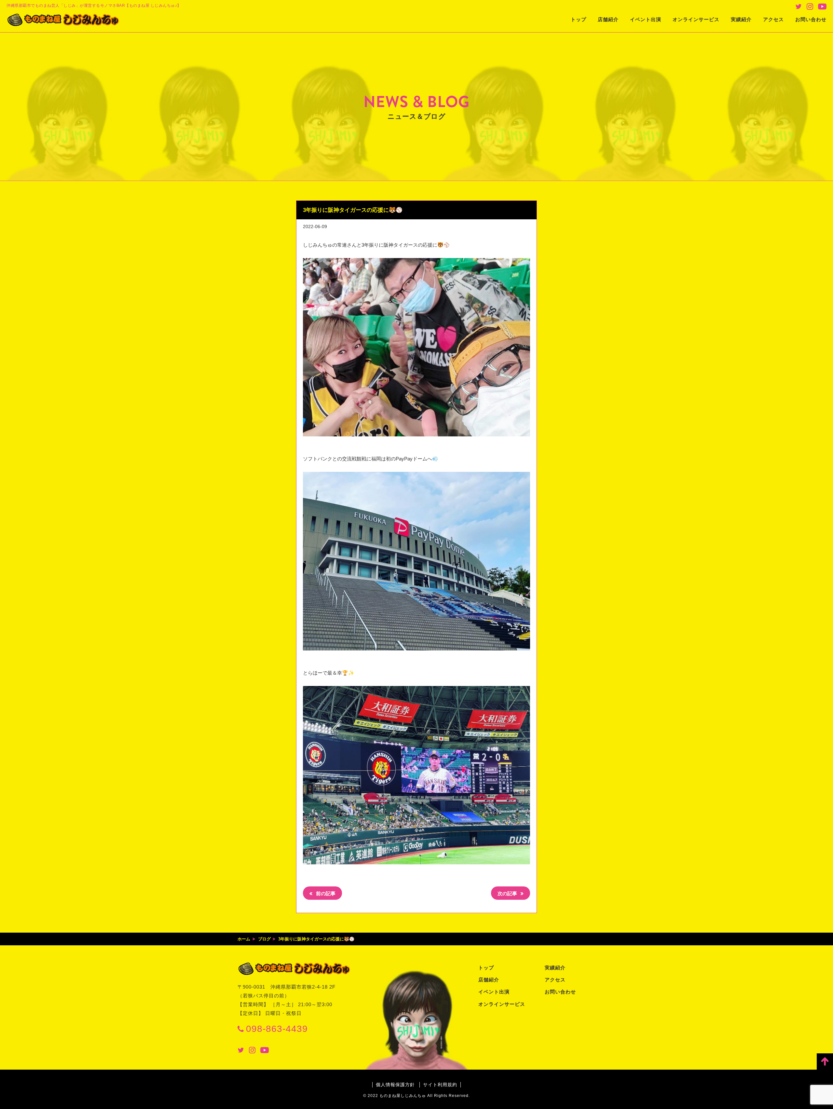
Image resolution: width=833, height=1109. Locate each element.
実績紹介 (741, 19)
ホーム (244, 939)
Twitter (798, 6)
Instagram (810, 6)
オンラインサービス (696, 19)
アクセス (773, 19)
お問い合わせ (810, 19)
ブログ (264, 939)
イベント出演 (645, 19)
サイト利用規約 (440, 1084)
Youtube (822, 6)
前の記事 (325, 893)
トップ (578, 19)
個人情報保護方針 (395, 1084)
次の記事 (508, 893)
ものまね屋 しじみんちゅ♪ (63, 20)
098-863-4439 (277, 1029)
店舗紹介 (608, 19)
